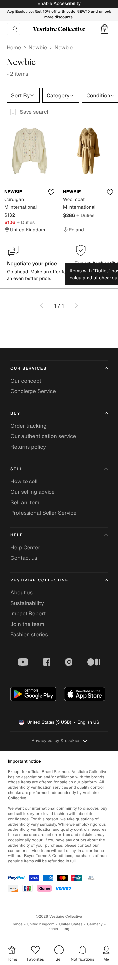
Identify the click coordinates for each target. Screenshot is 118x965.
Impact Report (28, 613)
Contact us (23, 558)
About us (21, 592)
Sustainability (27, 603)
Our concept (25, 380)
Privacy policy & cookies (56, 740)
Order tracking (28, 426)
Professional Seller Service (43, 513)
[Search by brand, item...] (13, 29)
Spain (53, 929)
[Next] (75, 305)
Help (16, 535)
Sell (16, 469)
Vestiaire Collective (39, 580)
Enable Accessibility (59, 3)
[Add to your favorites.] (51, 192)
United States (71, 924)
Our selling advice (32, 492)
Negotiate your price (32, 263)
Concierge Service (33, 391)
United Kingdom (41, 924)
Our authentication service (43, 436)
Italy (66, 929)
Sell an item (24, 502)
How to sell (24, 481)
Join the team (27, 624)
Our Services (28, 368)
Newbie (38, 47)
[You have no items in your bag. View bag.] (104, 29)
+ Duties (26, 222)
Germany (95, 924)
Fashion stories (29, 634)
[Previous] (42, 305)
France (17, 924)
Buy (15, 413)
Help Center (25, 547)
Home (14, 47)
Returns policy (28, 447)
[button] (104, 29)
